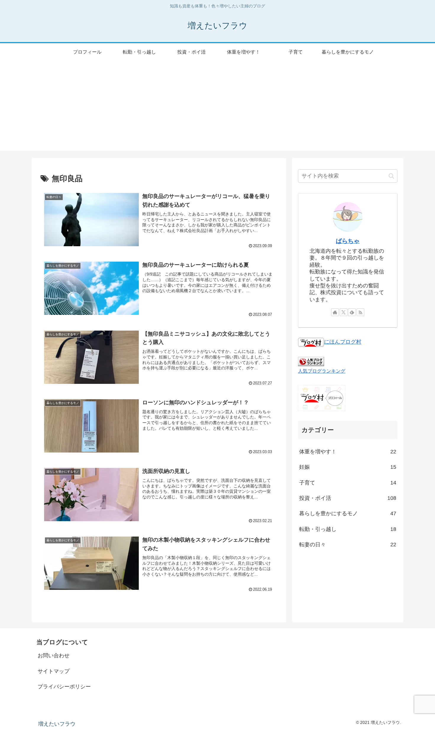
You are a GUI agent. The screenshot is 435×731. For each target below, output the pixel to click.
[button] (391, 176)
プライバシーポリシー (64, 687)
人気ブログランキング (321, 370)
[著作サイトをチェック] (335, 312)
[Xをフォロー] (343, 312)
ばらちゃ (348, 241)
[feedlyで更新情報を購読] (352, 312)
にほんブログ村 (342, 342)
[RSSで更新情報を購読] (360, 312)
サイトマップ (54, 671)
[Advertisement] (217, 109)
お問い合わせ (54, 655)
